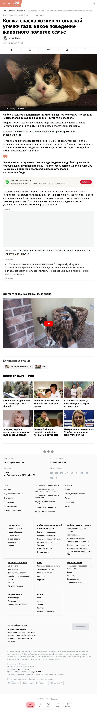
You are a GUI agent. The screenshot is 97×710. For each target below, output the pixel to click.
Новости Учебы (74, 562)
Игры (67, 506)
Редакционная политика (13, 494)
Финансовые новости (17, 573)
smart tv (42, 683)
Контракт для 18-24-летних (78, 542)
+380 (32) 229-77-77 (21, 669)
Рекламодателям (10, 506)
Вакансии (68, 490)
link (51, 473)
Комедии (41, 576)
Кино (39, 562)
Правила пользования (12, 510)
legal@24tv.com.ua (36, 672)
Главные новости (15, 529)
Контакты (68, 485)
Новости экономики (17, 562)
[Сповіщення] (94, 3)
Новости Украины (15, 532)
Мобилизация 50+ (74, 535)
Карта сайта (69, 502)
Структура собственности (75, 494)
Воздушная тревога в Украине (49, 539)
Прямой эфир (13, 535)
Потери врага (42, 552)
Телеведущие (9, 502)
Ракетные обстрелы (45, 529)
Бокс (39, 598)
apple (28, 683)
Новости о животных (17, 11)
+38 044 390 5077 (58, 462)
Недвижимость (15, 594)
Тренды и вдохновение (17, 604)
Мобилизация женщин (76, 538)
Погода (11, 546)
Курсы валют (13, 569)
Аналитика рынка (15, 598)
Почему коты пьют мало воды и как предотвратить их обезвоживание (39, 133)
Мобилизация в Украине (79, 525)
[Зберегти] (85, 50)
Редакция (7, 490)
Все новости (14, 525)
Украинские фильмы (45, 569)
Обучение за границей (76, 582)
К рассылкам (80, 627)
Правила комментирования (45, 507)
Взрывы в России (44, 548)
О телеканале (9, 498)
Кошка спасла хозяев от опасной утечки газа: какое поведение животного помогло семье (60, 11)
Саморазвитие (73, 579)
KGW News (18, 43)
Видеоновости (14, 539)
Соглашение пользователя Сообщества (44, 502)
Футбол (40, 601)
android (14, 683)
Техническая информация (44, 511)
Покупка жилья (14, 601)
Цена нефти (13, 566)
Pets (5, 11)
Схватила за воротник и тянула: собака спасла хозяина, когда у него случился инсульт (46, 252)
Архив (67, 498)
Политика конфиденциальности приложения (46, 496)
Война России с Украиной (49, 525)
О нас (6, 485)
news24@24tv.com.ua (14, 462)
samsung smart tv (57, 683)
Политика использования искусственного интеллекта (45, 490)
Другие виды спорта (45, 611)
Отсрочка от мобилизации (78, 545)
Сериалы (41, 580)
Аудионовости (14, 542)
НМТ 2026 (70, 576)
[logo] (16, 3)
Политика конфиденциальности (46, 485)
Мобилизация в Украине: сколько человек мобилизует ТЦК (79, 551)
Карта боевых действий (47, 532)
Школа (69, 572)
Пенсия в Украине (15, 586)
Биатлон (40, 608)
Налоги (11, 582)
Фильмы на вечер (44, 573)
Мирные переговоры (46, 535)
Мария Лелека (15, 38)
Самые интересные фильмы (48, 566)
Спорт (40, 594)
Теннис (40, 604)
